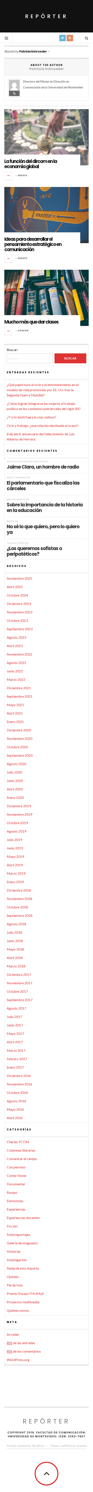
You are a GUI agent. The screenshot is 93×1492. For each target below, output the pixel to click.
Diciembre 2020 (19, 730)
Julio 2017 (14, 1017)
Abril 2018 (15, 958)
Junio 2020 (15, 781)
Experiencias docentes (23, 1218)
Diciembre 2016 (19, 1076)
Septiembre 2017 (19, 1000)
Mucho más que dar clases (31, 322)
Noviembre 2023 (19, 612)
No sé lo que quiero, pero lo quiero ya (43, 529)
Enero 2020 (15, 797)
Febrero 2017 (17, 1059)
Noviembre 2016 (19, 1084)
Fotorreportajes (18, 1234)
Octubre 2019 (17, 823)
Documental (16, 1184)
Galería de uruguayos (22, 1243)
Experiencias (16, 1209)
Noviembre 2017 (19, 983)
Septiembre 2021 (19, 696)
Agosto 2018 (16, 924)
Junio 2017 (15, 1025)
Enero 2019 (15, 882)
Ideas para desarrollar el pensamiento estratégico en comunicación (32, 244)
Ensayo (22, 175)
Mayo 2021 (15, 705)
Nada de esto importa (23, 1268)
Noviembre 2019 (19, 814)
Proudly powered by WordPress (26, 1445)
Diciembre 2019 (19, 806)
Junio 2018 (15, 941)
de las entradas (21, 1343)
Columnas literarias (21, 1150)
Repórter (46, 16)
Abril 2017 (15, 1042)
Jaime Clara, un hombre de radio (43, 467)
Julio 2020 (14, 772)
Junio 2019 (15, 848)
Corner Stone (16, 1175)
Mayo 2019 (15, 856)
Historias (14, 1251)
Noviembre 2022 (19, 654)
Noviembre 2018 (19, 899)
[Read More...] (8, 176)
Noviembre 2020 (19, 738)
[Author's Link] (14, 93)
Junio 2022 (15, 671)
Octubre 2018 (17, 907)
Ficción (12, 1226)
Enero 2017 (15, 1067)
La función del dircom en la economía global (30, 164)
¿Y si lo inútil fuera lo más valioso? (31, 417)
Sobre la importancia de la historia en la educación (45, 507)
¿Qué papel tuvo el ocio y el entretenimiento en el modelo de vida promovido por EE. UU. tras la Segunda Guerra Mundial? (43, 390)
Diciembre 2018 (19, 890)
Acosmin (81, 1445)
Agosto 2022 (16, 663)
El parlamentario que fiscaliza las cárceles (43, 486)
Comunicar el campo (22, 1159)
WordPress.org (18, 1360)
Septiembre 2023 (19, 629)
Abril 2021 (15, 713)
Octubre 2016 (17, 1092)
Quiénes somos (18, 1310)
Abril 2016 (15, 1118)
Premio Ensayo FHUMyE (25, 1293)
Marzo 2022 (16, 679)
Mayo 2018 (15, 949)
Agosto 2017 (16, 1008)
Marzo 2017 (16, 1050)
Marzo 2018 (16, 966)
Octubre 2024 (17, 595)
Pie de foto (15, 1285)
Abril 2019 (15, 865)
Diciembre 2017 (19, 974)
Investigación (17, 1260)
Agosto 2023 (16, 637)
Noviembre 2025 (19, 578)
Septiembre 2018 (19, 915)
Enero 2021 (15, 722)
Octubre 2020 (17, 747)
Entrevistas (15, 1201)
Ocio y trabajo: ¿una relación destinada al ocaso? (42, 425)
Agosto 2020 (16, 764)
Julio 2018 (14, 932)
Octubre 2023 (17, 620)
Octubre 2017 (17, 991)
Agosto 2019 (16, 831)
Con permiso (16, 1167)
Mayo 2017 (15, 1033)
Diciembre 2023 (19, 604)
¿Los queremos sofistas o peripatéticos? (34, 551)
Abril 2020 (15, 789)
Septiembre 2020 (19, 755)
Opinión (23, 330)
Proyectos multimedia (23, 1302)
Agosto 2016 (16, 1101)
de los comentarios (24, 1351)
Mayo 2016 (15, 1109)
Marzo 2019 (16, 873)
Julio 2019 (14, 840)
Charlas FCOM (18, 1142)
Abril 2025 (15, 587)
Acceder (13, 1334)
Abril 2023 (15, 646)
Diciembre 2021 (19, 688)
